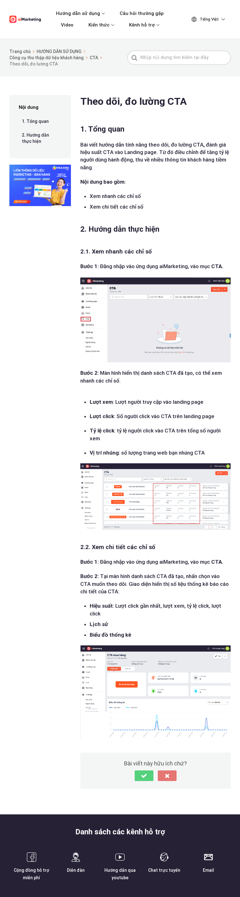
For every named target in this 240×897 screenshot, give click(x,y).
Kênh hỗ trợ (142, 25)
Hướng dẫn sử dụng (78, 13)
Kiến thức (98, 25)
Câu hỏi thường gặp (142, 13)
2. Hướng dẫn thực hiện (35, 138)
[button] (144, 775)
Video (67, 25)
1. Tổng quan (35, 121)
